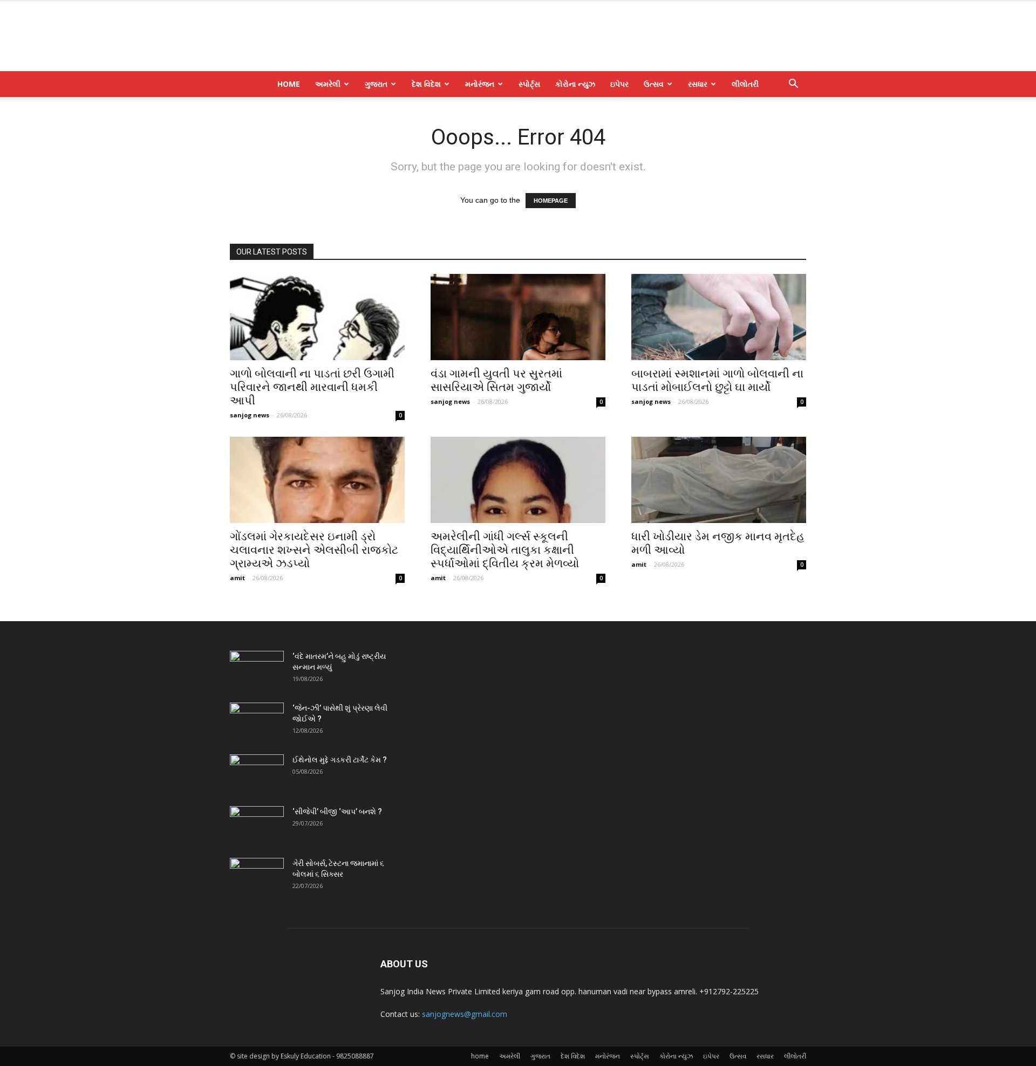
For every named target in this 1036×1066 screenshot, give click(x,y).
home (288, 84)
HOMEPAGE (551, 200)
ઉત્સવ (654, 84)
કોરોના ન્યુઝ (575, 84)
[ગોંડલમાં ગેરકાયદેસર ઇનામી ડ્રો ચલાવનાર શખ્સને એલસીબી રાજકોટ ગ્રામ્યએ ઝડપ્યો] (317, 480)
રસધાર (697, 84)
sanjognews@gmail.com (464, 1014)
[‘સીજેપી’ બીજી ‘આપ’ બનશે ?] (257, 825)
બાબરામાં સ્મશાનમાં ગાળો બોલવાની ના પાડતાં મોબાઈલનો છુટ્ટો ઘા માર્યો (717, 380)
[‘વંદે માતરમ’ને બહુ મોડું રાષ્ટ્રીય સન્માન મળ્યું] (257, 670)
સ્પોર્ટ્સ (529, 84)
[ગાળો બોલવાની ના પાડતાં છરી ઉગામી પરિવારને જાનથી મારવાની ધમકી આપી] (317, 317)
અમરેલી (327, 84)
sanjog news (249, 415)
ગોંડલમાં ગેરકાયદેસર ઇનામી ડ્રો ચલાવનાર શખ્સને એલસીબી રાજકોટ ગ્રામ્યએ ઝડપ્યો (314, 550)
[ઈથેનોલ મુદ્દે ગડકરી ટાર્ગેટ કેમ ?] (257, 773)
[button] (793, 85)
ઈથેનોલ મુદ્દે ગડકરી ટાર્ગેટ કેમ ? (339, 759)
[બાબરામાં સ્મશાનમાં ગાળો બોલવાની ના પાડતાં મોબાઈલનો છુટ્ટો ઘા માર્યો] (718, 317)
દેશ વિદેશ (426, 84)
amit (237, 578)
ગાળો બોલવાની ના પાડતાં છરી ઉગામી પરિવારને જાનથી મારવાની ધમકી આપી (312, 387)
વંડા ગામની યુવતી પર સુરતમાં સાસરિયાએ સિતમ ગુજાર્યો (496, 380)
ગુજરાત (376, 84)
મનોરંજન (479, 84)
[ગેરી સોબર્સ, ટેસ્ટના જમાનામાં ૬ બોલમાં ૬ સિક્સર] (257, 877)
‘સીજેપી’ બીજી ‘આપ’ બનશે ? (337, 811)
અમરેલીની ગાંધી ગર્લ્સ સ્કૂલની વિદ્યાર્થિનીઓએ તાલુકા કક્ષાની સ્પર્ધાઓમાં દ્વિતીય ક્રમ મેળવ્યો (505, 550)
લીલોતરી (745, 84)
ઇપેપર (619, 84)
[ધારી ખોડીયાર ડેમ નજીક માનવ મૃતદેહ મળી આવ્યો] (718, 480)
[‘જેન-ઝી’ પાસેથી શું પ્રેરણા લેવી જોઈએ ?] (257, 721)
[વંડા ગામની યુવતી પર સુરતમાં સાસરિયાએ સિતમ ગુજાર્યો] (518, 317)
